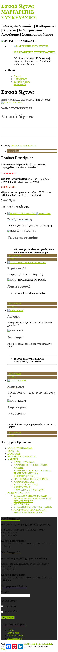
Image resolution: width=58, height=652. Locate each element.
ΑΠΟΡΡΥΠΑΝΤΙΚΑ (18, 493)
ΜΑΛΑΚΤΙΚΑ (21, 504)
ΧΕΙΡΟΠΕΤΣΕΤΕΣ (23, 476)
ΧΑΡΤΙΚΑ (13, 459)
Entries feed (13, 632)
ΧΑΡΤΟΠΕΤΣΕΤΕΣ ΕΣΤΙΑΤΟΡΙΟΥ (32, 470)
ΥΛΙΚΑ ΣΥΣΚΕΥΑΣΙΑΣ (21, 99)
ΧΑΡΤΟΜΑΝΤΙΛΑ (24, 481)
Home (4, 99)
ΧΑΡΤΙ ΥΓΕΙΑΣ (22, 487)
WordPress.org (14, 638)
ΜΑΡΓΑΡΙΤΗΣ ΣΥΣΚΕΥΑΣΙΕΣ (34, 52)
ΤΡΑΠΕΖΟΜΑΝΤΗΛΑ (26, 473)
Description (13, 151)
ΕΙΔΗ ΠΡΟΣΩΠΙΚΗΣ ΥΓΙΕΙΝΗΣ (31, 479)
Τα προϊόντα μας (22, 81)
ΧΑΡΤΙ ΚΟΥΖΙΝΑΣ (24, 462)
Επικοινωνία (20, 84)
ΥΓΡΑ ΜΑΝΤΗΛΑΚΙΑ (26, 484)
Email (5, 592)
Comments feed (15, 635)
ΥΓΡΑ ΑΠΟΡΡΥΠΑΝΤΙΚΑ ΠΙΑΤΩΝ (33, 507)
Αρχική (17, 76)
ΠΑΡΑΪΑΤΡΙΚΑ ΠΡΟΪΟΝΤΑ (28, 490)
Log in (10, 630)
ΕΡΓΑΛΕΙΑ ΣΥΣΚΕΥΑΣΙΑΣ (22, 456)
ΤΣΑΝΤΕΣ (13, 451)
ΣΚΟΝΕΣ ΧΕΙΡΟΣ (23, 501)
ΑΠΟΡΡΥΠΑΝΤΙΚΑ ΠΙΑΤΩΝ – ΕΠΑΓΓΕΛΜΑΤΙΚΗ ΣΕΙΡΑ (30, 511)
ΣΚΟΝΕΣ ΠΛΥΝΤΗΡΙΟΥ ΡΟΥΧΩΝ (32, 498)
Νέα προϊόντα (11, 611)
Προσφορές (10, 606)
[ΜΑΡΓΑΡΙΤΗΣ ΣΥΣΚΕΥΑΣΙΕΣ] (31, 46)
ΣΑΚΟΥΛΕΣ (13, 453)
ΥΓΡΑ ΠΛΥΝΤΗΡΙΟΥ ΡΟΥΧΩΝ (31, 495)
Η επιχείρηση (20, 79)
